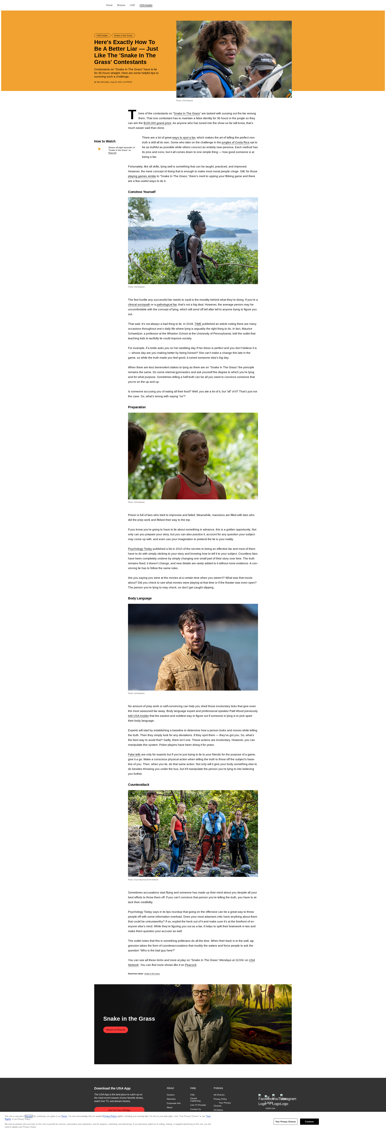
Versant (28, 1116)
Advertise (171, 1099)
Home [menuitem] (109, 5)
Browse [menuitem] (121, 5)
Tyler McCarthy (103, 82)
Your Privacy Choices (222, 1104)
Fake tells (134, 754)
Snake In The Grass (187, 113)
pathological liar (167, 304)
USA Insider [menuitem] (146, 5)
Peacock (112, 153)
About (169, 1107)
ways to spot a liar (183, 137)
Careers (170, 1095)
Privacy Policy (220, 1099)
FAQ (192, 1095)
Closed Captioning (195, 1099)
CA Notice (218, 1110)
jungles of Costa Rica (235, 142)
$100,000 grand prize (157, 123)
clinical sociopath (139, 304)
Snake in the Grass (152, 974)
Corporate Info (174, 1103)
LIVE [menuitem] (132, 5)
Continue (309, 1122)
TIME (198, 323)
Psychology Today (140, 548)
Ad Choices (219, 1095)
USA (98, 5)
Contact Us (195, 1109)
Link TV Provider (198, 1105)
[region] (193, 1122)
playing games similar (142, 176)
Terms (64, 1116)
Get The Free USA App (119, 1110)
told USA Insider (138, 715)
